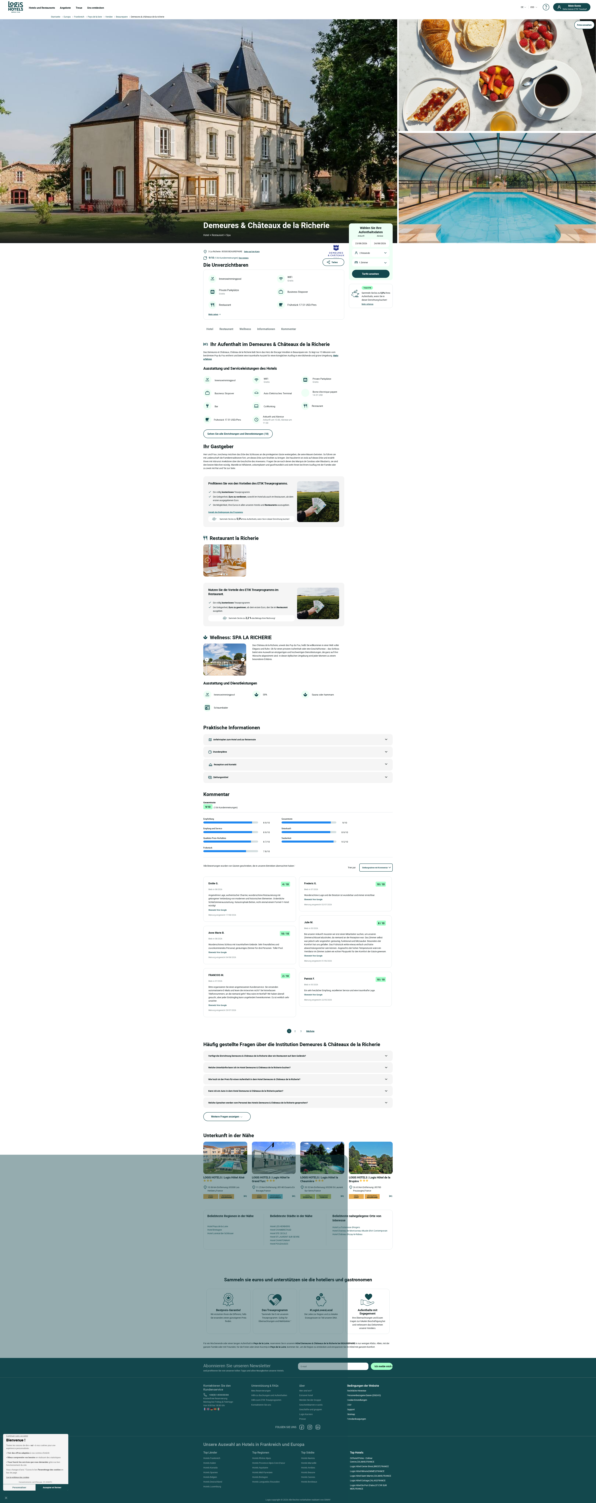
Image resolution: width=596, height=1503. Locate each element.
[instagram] (310, 1427)
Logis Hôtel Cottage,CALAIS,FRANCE (368, 1480)
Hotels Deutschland (212, 1481)
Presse (302, 1418)
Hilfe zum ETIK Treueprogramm (266, 1399)
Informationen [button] (266, 329)
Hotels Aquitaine (260, 1467)
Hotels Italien (209, 1462)
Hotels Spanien (210, 1472)
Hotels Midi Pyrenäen (262, 1472)
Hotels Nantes (308, 1458)
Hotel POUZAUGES (279, 1243)
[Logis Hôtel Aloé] (225, 1157)
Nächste (307, 1031)
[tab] (221, 574)
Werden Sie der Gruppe (310, 1399)
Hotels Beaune (308, 1472)
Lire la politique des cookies (17, 1477)
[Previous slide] (207, 560)
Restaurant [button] (226, 329)
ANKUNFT (361, 236)
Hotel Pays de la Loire (217, 1226)
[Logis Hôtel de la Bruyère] (371, 1157)
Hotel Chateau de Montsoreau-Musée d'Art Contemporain (359, 1230)
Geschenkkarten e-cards (311, 1404)
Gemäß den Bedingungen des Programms (225, 512)
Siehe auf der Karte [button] (252, 251)
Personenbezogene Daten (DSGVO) (364, 1395)
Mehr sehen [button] (213, 314)
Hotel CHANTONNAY (280, 1240)
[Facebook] (302, 1427)
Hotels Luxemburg (212, 1486)
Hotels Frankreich (211, 1458)
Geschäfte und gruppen (310, 1409)
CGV (349, 1404)
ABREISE (380, 236)
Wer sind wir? (305, 1390)
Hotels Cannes (308, 1477)
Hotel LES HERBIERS (280, 1226)
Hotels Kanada (210, 1467)
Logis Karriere (306, 1414)
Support (351, 1409)
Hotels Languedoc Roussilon (266, 1481)
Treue (79, 7)
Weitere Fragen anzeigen (225, 1116)
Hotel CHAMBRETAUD (280, 1229)
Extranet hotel (306, 1395)
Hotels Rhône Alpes (261, 1458)
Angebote (65, 7)
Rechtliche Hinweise (356, 1390)
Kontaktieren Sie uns (261, 1404)
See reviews (243, 258)
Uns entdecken (95, 7)
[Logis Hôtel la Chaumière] (322, 1157)
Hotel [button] (209, 329)
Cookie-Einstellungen (357, 1399)
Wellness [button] (245, 329)
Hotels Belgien (210, 1477)
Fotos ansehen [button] (584, 24)
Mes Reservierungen (261, 1390)
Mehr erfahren (367, 304)
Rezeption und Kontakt (225, 764)
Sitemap (351, 1414)
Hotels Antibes (308, 1467)
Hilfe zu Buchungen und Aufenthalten (269, 1395)
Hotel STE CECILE (278, 1233)
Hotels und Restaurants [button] (42, 7)
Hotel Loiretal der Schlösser (220, 1233)
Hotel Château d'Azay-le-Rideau (347, 1234)
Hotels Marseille (308, 1462)
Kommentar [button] (288, 329)
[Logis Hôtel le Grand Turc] (274, 1157)
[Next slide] (242, 560)
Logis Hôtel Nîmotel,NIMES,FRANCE (367, 1471)
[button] (6, 1497)
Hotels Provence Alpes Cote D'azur (268, 1462)
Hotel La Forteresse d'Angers (346, 1227)
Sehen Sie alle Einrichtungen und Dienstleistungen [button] (238, 433)
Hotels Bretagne (260, 1477)
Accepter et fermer (52, 1487)
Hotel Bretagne (214, 1229)
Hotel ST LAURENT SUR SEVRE (285, 1236)
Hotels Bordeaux (309, 1481)
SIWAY (327, 1499)
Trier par (352, 867)
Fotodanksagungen (356, 1418)
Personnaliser (19, 1487)
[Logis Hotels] (16, 6)
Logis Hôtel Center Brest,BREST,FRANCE (369, 1466)
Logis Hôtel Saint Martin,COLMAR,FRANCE (370, 1475)
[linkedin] (318, 1427)
